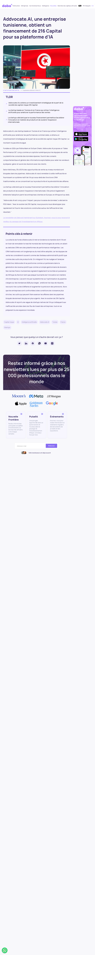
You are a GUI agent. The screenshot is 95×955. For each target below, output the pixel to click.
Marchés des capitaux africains (67, 6)
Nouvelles (53, 6)
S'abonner (51, 446)
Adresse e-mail (21, 446)
